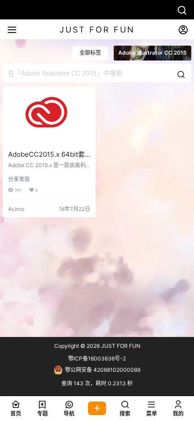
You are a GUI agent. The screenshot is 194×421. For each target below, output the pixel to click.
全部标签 (90, 52)
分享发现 (19, 179)
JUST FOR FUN (120, 345)
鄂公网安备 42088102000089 (102, 369)
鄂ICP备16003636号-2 (97, 358)
